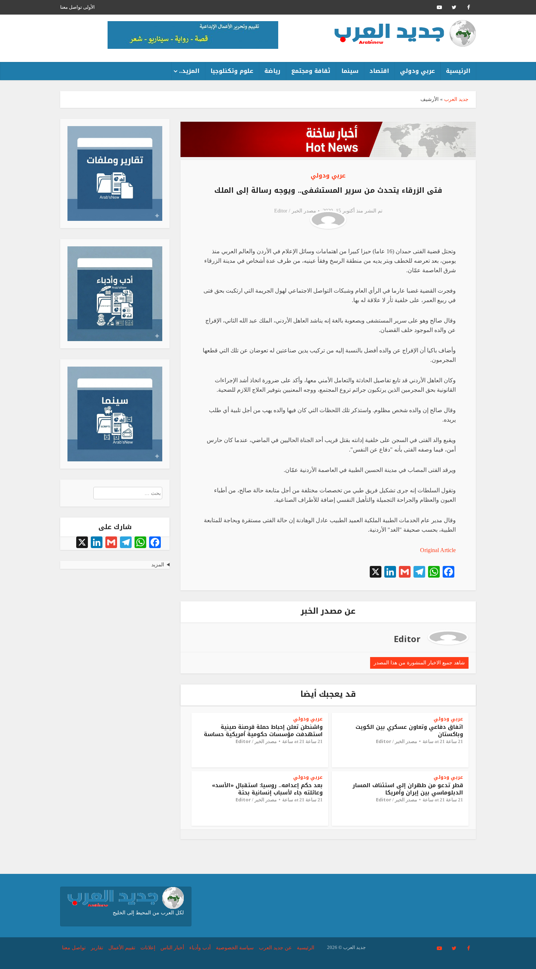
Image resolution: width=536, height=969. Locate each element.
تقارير (97, 947)
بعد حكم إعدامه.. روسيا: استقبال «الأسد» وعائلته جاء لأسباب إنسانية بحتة (267, 789)
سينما (349, 71)
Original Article (438, 550)
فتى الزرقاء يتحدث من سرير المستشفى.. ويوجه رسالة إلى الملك (328, 190)
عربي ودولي (417, 71)
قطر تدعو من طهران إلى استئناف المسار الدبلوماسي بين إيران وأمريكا (408, 789)
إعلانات (147, 947)
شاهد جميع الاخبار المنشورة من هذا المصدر (419, 662)
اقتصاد (379, 71)
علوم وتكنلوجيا (231, 71)
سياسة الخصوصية (235, 947)
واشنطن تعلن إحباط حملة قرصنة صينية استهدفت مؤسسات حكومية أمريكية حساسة (263, 730)
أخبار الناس (172, 947)
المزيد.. (189, 71)
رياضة (272, 71)
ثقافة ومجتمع (310, 71)
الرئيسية (458, 71)
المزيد (157, 564)
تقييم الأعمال (121, 947)
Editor (280, 211)
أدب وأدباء (200, 947)
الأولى (89, 7)
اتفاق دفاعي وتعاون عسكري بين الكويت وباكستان (409, 730)
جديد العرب (456, 99)
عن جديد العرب (275, 947)
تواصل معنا (71, 7)
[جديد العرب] (405, 33)
